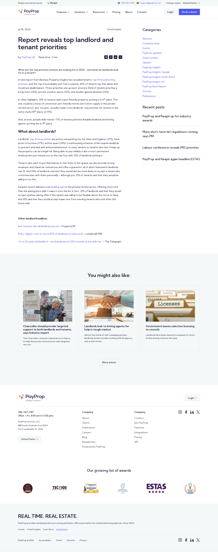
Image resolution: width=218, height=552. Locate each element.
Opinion (147, 62)
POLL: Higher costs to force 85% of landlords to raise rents (50, 233)
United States (62, 529)
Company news (151, 43)
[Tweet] (120, 57)
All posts (147, 38)
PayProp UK (28, 57)
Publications (149, 96)
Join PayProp (141, 422)
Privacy (83, 540)
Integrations (141, 432)
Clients (86, 422)
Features (139, 427)
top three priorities (40, 139)
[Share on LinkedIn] (115, 57)
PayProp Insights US (153, 81)
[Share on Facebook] (111, 57)
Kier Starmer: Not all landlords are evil (38, 226)
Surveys (147, 91)
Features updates (152, 52)
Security (71, 540)
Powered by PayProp (93, 446)
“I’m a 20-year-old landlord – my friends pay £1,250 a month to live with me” (60, 241)
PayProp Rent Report (154, 86)
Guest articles (150, 57)
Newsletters (89, 441)
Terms (59, 540)
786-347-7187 (26, 412)
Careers (86, 432)
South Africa (48, 529)
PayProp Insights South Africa (159, 76)
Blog (84, 437)
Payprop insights (152, 67)
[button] (191, 3)
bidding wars (58, 186)
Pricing (116, 12)
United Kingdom (34, 529)
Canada (21, 529)
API (136, 441)
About (128, 12)
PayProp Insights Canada (156, 72)
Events (146, 48)
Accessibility (45, 540)
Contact (142, 12)
